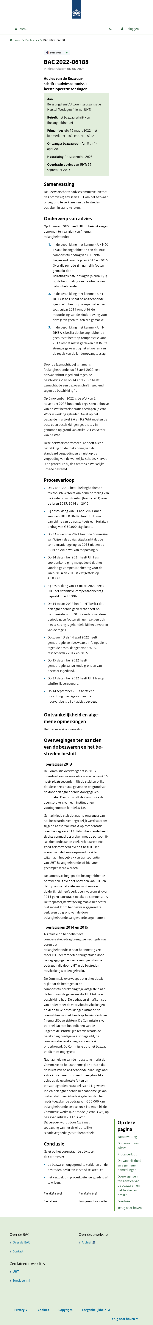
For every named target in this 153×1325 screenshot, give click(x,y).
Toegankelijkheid (94, 1310)
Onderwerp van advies (128, 1145)
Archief (86, 1242)
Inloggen (132, 29)
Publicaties (32, 40)
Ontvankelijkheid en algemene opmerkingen (129, 1165)
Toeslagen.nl (21, 1281)
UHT (16, 1272)
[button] (57, 52)
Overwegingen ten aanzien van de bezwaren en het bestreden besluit (129, 1185)
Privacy (19, 1310)
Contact (18, 1251)
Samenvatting (127, 1137)
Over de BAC (21, 1242)
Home (17, 40)
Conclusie (124, 1201)
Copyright (65, 1310)
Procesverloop (127, 1154)
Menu (23, 29)
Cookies (43, 1310)
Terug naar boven (130, 1208)
